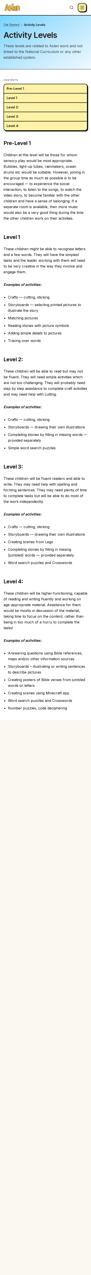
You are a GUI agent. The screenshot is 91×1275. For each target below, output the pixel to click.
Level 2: (13, 107)
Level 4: (13, 126)
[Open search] (71, 7)
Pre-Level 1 (15, 88)
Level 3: (13, 116)
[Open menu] (82, 7)
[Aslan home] (12, 8)
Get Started (11, 25)
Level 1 (12, 98)
